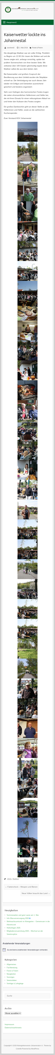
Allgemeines (11, 964)
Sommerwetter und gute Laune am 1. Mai (23, 915)
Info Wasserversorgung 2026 (18, 918)
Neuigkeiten (11, 974)
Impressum (9, 1024)
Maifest (16, 879)
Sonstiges (10, 977)
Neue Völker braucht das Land (36, 893)
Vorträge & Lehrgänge (15, 983)
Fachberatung (12, 968)
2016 (9, 879)
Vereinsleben (12, 980)
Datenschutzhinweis (13, 1028)
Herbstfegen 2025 (13, 928)
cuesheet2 (10, 48)
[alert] (27, 949)
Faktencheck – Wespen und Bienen (21, 887)
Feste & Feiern (37, 48)
